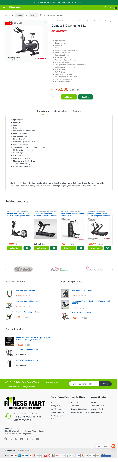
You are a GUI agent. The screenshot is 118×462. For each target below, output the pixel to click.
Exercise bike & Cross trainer (61, 21)
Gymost (33, 15)
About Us (74, 402)
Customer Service (97, 409)
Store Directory (56, 409)
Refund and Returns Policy (81, 412)
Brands (19, 15)
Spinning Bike (99, 183)
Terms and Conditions (79, 409)
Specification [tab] (60, 111)
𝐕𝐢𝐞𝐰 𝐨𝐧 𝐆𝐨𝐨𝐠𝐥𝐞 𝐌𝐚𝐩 (58, 412)
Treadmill (36, 211)
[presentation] (112, 269)
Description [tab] (43, 111)
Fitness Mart (11, 450)
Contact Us (75, 406)
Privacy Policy (56, 406)
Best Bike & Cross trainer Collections (82, 21)
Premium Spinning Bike (76, 186)
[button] (46, 22)
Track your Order (97, 406)
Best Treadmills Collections (48, 211)
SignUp (105, 384)
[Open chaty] (113, 444)
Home (7, 15)
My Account (95, 402)
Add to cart (69, 97)
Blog (52, 402)
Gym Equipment (65, 211)
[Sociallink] (5, 438)
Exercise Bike (45, 186)
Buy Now (85, 97)
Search (105, 7)
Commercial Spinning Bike (29, 186)
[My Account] (110, 7)
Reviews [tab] (77, 111)
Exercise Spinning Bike (59, 186)
